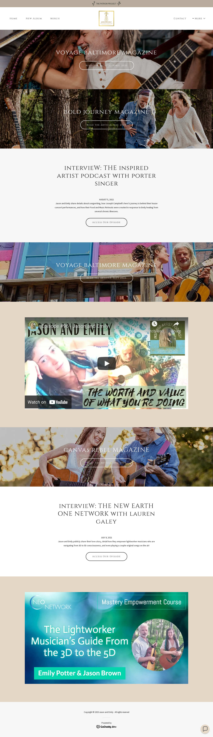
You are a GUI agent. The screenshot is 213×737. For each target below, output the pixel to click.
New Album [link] (34, 18)
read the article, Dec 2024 (106, 462)
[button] (199, 18)
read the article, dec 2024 (106, 124)
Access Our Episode (106, 222)
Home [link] (13, 18)
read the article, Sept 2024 (106, 277)
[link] (106, 18)
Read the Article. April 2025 (106, 65)
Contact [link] (180, 18)
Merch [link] (55, 18)
